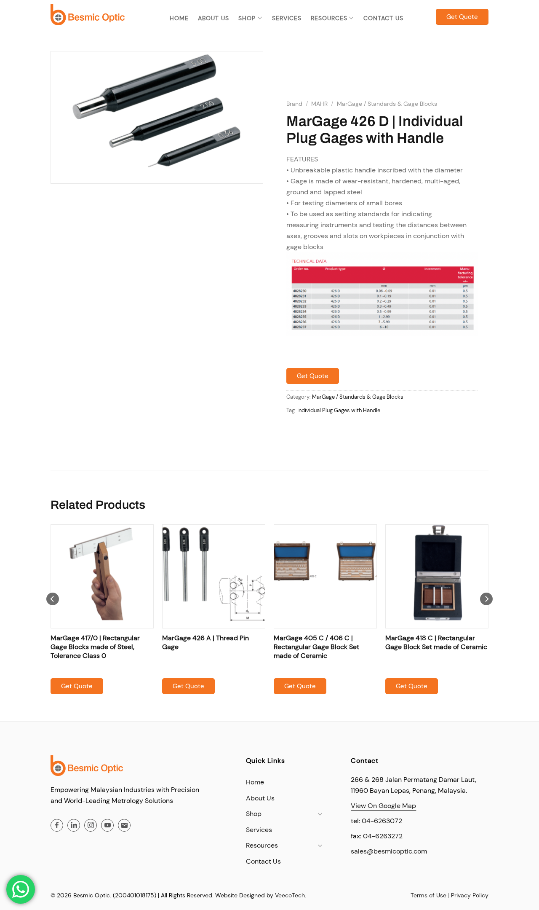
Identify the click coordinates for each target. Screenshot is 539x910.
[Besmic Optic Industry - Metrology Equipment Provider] (88, 14)
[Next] (486, 615)
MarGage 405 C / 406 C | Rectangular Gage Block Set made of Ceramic (316, 647)
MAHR (319, 103)
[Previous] (52, 615)
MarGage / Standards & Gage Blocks (387, 103)
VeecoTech (290, 895)
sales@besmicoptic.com (389, 851)
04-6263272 (383, 836)
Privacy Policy (469, 895)
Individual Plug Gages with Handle (338, 410)
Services (287, 18)
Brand (294, 103)
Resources (329, 18)
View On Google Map (383, 805)
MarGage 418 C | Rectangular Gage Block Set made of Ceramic (436, 642)
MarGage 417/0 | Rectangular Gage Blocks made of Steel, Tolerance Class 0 (95, 647)
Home (179, 18)
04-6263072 (382, 820)
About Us (213, 18)
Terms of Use (428, 895)
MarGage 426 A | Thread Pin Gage (205, 642)
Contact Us (383, 18)
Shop (247, 18)
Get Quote (312, 376)
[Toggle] (320, 814)
